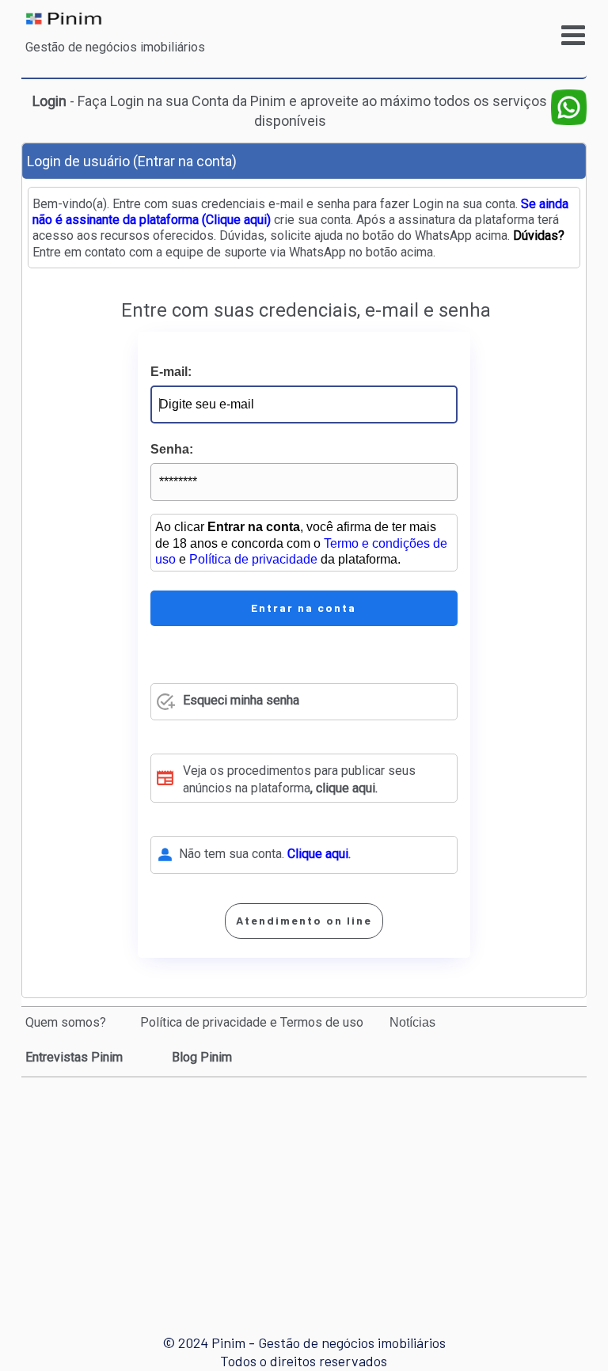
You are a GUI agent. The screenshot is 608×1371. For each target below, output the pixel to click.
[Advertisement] (307, 1191)
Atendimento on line (304, 920)
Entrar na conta (303, 607)
